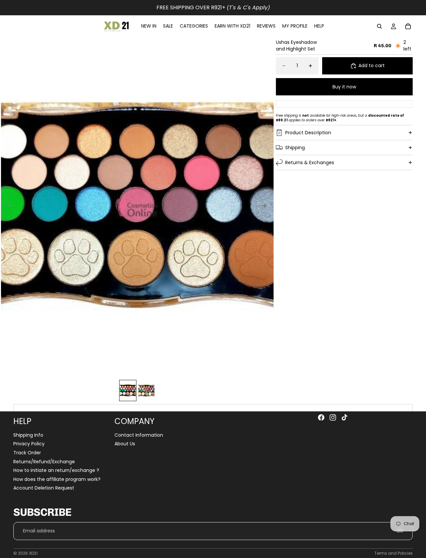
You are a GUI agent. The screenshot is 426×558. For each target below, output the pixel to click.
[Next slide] (266, 206)
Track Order (27, 452)
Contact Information (138, 435)
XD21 (33, 553)
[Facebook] (321, 417)
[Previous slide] (8, 206)
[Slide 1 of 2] (128, 390)
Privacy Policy (29, 444)
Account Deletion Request (43, 488)
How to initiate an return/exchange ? (56, 470)
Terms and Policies (393, 553)
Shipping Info (28, 435)
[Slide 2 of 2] (146, 390)
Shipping (295, 147)
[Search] (379, 26)
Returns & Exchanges (309, 162)
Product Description (308, 132)
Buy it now (344, 86)
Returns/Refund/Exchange (44, 461)
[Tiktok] (344, 417)
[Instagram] (333, 417)
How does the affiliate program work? (57, 479)
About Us (124, 444)
